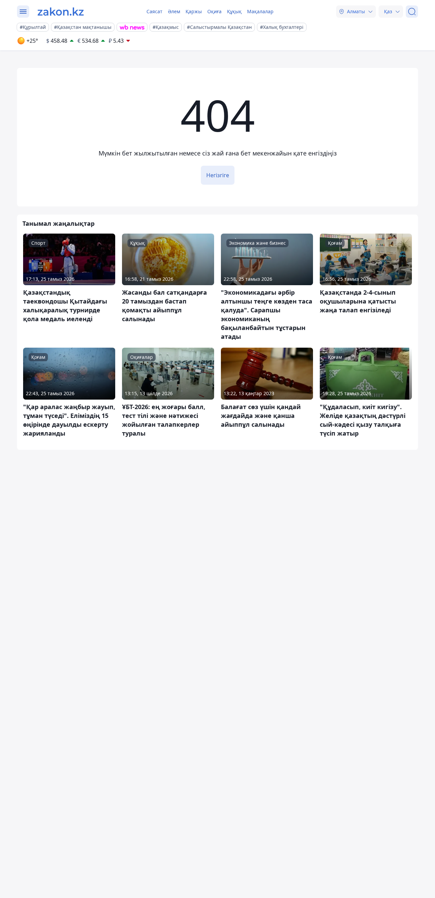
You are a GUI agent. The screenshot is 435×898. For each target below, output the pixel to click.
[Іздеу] (412, 11)
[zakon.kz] (60, 11)
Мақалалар (260, 11)
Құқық (234, 11)
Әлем (174, 11)
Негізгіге (217, 175)
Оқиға (214, 11)
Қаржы (194, 11)
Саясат (154, 11)
